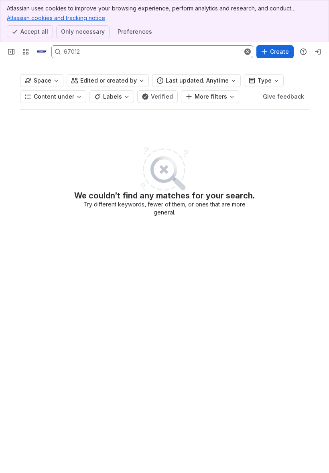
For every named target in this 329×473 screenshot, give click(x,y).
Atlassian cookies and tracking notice (56, 17)
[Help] (303, 51)
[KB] (41, 51)
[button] (247, 51)
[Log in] (317, 51)
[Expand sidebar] (11, 51)
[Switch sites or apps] (25, 51)
